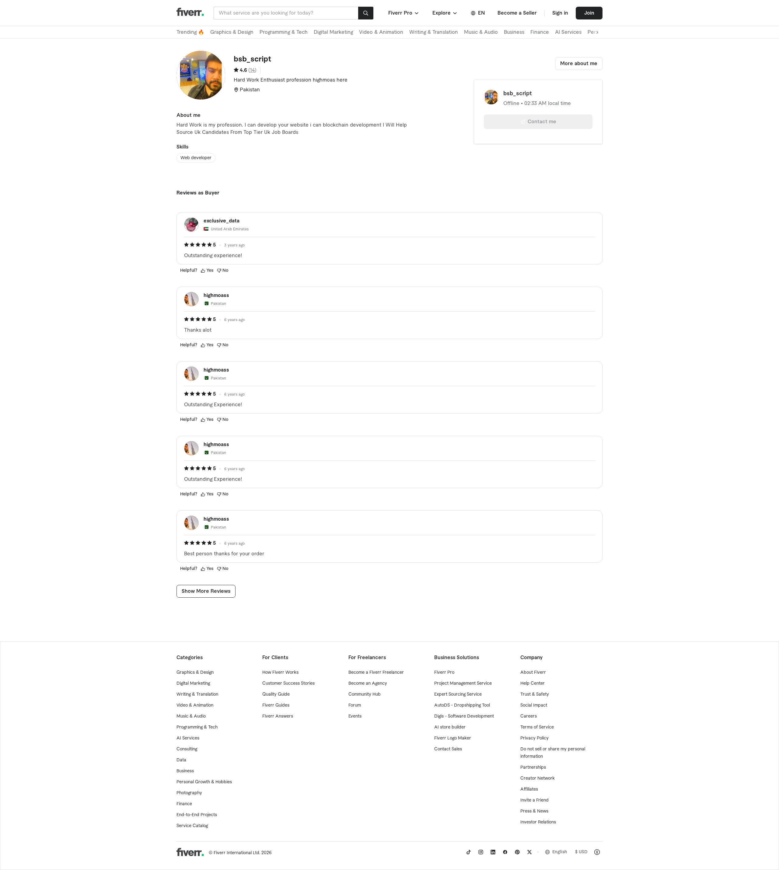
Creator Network (537, 778)
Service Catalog (192, 826)
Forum (354, 705)
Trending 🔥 (190, 32)
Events (355, 716)
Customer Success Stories (288, 683)
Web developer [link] (195, 158)
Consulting (186, 749)
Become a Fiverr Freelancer (376, 672)
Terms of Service (537, 727)
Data (181, 760)
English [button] (559, 852)
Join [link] (589, 13)
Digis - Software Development (464, 716)
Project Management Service (463, 683)
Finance (539, 32)
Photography (189, 793)
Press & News (534, 811)
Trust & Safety (534, 694)
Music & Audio (481, 32)
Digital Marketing (333, 32)
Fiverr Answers (277, 716)
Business (514, 32)
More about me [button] (578, 63)
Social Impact (533, 705)
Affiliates (529, 789)
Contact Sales (448, 749)
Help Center (532, 683)
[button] (404, 13)
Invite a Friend (534, 800)
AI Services (568, 32)
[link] (468, 852)
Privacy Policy (534, 738)
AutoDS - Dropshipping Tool (462, 705)
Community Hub (364, 694)
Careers (528, 716)
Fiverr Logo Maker (452, 738)
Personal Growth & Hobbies (204, 782)
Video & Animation (381, 32)
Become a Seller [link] (517, 13)
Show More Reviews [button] (206, 591)
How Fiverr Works (280, 672)
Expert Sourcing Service (458, 694)
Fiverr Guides (275, 705)
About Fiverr (533, 672)
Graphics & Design (231, 32)
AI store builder (450, 727)
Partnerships (533, 767)
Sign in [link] (560, 13)
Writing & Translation (433, 32)
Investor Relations (538, 822)
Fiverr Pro (444, 672)
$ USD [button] (581, 852)
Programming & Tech (284, 32)
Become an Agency (367, 683)
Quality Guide (276, 694)
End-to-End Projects (196, 815)
